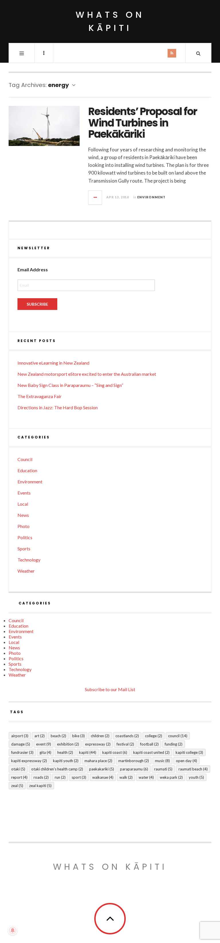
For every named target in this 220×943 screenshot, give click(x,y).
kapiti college (189, 752)
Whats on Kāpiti (110, 867)
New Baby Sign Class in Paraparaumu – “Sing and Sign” (70, 385)
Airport (19, 736)
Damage (20, 744)
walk (126, 777)
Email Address (32, 269)
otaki (18, 769)
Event (43, 744)
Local (22, 504)
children (100, 736)
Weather (26, 571)
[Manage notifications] (12, 930)
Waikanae (102, 777)
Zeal (17, 785)
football (149, 744)
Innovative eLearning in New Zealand (53, 362)
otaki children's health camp (57, 769)
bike (78, 736)
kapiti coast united (151, 752)
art (39, 736)
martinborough (133, 760)
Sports (23, 548)
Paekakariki (101, 769)
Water (146, 777)
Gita (45, 752)
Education (27, 470)
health (65, 752)
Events (24, 492)
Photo (23, 526)
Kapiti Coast (114, 752)
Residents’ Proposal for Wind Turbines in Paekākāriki (142, 122)
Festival (125, 744)
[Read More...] (95, 197)
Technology (28, 559)
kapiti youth (65, 760)
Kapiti (87, 752)
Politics (24, 537)
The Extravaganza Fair (39, 396)
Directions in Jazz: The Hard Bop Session (57, 407)
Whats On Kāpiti (110, 21)
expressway (98, 744)
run (60, 777)
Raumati (163, 769)
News (23, 515)
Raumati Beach (193, 769)
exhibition (68, 744)
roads (41, 777)
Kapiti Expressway (29, 760)
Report (19, 777)
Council (24, 459)
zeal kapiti (40, 785)
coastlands (127, 736)
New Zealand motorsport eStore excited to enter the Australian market (86, 374)
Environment (151, 197)
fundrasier (22, 752)
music (162, 760)
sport (79, 777)
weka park (171, 777)
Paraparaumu (134, 769)
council (177, 736)
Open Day (186, 760)
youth (196, 777)
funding (173, 744)
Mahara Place (98, 760)
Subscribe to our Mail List (110, 689)
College (153, 736)
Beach (58, 736)
